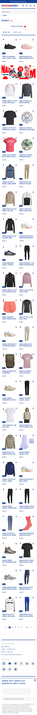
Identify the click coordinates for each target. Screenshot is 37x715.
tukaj (17, 712)
